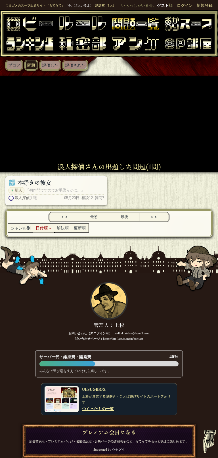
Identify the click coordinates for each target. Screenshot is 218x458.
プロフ (14, 65)
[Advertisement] (109, 120)
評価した (50, 65)
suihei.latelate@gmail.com (132, 333)
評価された (75, 65)
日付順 (42, 228)
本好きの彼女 (34, 182)
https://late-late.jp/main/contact (123, 338)
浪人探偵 (22, 198)
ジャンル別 (21, 228)
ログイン (185, 5)
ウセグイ (118, 449)
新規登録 (205, 5)
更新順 (80, 228)
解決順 (63, 228)
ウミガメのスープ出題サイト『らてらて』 (35, 5)
